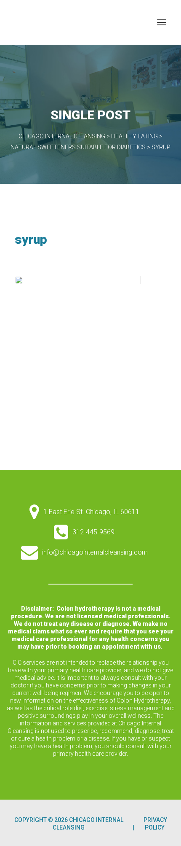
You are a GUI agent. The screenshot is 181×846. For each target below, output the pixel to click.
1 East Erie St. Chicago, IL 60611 (91, 512)
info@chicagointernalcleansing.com (95, 552)
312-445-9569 (93, 532)
